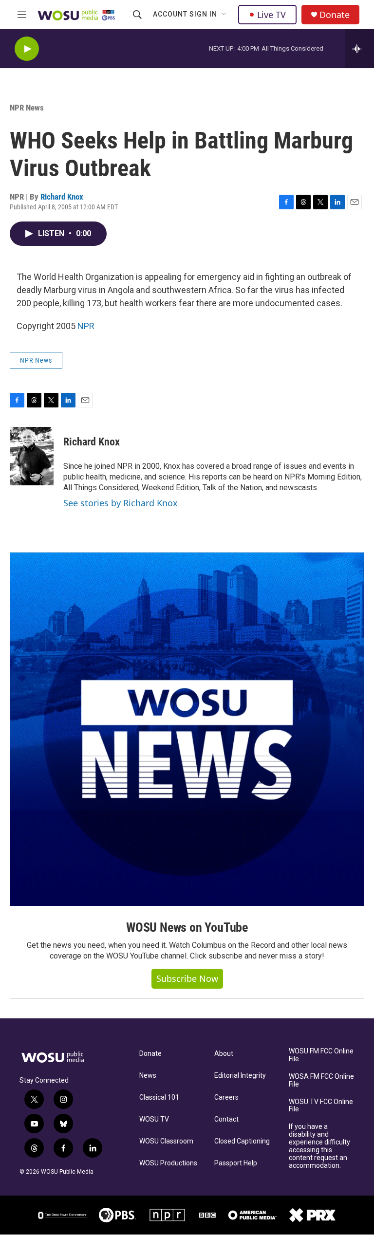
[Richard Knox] (32, 456)
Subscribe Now (187, 978)
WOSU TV (154, 1119)
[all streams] (359, 48)
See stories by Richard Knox (120, 503)
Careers (226, 1097)
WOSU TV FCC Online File (321, 1105)
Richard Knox (61, 197)
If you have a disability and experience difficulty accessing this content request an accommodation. (319, 1146)
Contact (226, 1119)
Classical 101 (159, 1097)
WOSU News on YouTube (187, 927)
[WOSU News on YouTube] (187, 729)
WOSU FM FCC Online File (321, 1055)
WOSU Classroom (166, 1141)
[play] (27, 49)
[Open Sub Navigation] (224, 14)
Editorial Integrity (240, 1075)
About (223, 1053)
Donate (334, 15)
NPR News (27, 107)
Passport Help (235, 1163)
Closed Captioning (242, 1141)
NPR (85, 326)
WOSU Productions (168, 1163)
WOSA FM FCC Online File (321, 1080)
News (147, 1075)
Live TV (271, 14)
